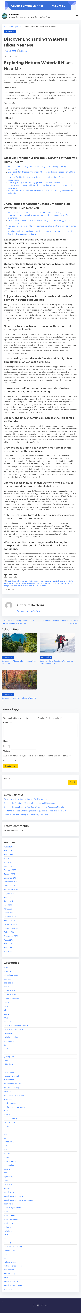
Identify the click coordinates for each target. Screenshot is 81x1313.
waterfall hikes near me (37, 586)
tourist (6, 1212)
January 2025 (9, 920)
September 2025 (11, 889)
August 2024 (9, 940)
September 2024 (11, 936)
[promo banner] (40, 5)
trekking (7, 1243)
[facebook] (5, 56)
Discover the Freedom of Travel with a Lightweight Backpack (29, 803)
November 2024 (10, 928)
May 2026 (8, 858)
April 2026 (8, 862)
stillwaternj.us (15, 14)
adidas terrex (9, 971)
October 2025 (9, 886)
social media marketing (13, 1196)
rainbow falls (9, 1142)
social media (9, 1192)
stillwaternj (24, 51)
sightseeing (9, 1177)
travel (6, 1235)
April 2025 (8, 909)
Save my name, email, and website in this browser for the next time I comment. (38, 756)
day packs (8, 1018)
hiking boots (9, 1064)
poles (6, 1134)
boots (6, 987)
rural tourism (9, 1165)
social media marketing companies (18, 1200)
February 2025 (10, 917)
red (5, 1146)
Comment (8, 723)
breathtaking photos (19, 581)
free (5, 1053)
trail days (7, 1227)
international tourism (12, 1084)
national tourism (10, 1119)
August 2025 (9, 893)
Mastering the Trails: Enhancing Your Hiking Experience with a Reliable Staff (35, 811)
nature (14, 583)
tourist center (9, 1215)
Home (6, 27)
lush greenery (61, 581)
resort (6, 1149)
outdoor (7, 1126)
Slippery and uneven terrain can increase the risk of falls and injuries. (36, 212)
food (6, 1049)
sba (5, 1173)
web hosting (9, 1270)
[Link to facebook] (33, 1306)
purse (6, 1138)
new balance (9, 1122)
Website (6, 751)
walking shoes (10, 1262)
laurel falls (8, 1091)
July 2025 (8, 897)
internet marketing (11, 1087)
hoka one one (10, 1072)
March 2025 (9, 913)
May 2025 (8, 905)
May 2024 (8, 951)
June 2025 (8, 901)
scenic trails (21, 583)
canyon (7, 1006)
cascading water (49, 581)
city (5, 1010)
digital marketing (11, 1037)
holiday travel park (11, 1076)
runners (7, 1157)
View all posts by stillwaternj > (28, 611)
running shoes (10, 1161)
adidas (6, 967)
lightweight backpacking (14, 1095)
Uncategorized (15, 27)
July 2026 (8, 851)
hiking (6, 1060)
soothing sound (48, 583)
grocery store (9, 1057)
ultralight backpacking (13, 1246)
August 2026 (9, 847)
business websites (11, 998)
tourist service (10, 1223)
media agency (10, 1103)
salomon (7, 1169)
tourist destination (11, 1219)
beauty (8, 581)
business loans (10, 994)
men (6, 1111)
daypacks (8, 1022)
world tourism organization (15, 1285)
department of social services (16, 1025)
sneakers (7, 1188)
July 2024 (8, 944)
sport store (8, 1204)
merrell (7, 1115)
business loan (9, 991)
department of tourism (13, 1029)
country (7, 1014)
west (6, 1277)
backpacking (9, 983)
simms (6, 1181)
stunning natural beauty (63, 583)
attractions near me (12, 975)
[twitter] (10, 56)
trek (5, 1239)
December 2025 (10, 878)
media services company (14, 1107)
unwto (6, 1254)
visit (5, 1258)
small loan (8, 1184)
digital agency (10, 1033)
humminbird (9, 1080)
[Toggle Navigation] (76, 15)
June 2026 (8, 855)
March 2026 (9, 866)
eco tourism (9, 1041)
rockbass (7, 1153)
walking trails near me (13, 1266)
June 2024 (8, 948)
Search (7, 778)
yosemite (8, 1289)
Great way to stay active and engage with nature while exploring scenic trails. (40, 183)
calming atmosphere (35, 581)
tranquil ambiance (10, 586)
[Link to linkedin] (46, 1306)
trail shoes (8, 1231)
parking (7, 1130)
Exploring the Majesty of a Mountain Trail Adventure (25, 799)
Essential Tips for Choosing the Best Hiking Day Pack (26, 815)
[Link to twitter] (42, 1306)
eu (5, 1045)
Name (6, 741)
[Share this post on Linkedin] (16, 56)
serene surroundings (34, 583)
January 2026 (9, 874)
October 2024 (9, 932)
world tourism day (11, 1281)
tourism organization (12, 1208)
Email (6, 746)
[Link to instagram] (38, 1306)
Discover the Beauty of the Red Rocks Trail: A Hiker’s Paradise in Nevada (34, 807)
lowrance (8, 1099)
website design (10, 1274)
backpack (8, 979)
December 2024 (10, 924)
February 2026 (10, 870)
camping (7, 1002)
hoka (6, 1068)
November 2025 (10, 882)
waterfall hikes (23, 586)
